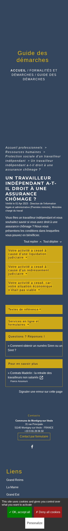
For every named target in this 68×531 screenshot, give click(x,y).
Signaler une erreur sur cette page (41, 391)
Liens (14, 471)
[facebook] (34, 446)
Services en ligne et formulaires (23, 323)
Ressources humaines (23, 152)
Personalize (34, 523)
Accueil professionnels (24, 147)
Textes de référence (23, 309)
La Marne (12, 487)
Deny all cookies (49, 512)
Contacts (34, 415)
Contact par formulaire (34, 436)
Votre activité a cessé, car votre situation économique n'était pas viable (30, 286)
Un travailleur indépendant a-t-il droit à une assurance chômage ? (29, 165)
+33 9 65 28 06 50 (34, 431)
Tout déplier (53, 241)
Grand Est (12, 494)
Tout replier (33, 241)
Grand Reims (14, 479)
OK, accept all (20, 512)
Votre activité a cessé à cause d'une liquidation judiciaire (27, 254)
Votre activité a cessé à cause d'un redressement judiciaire (28, 270)
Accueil (18, 70)
